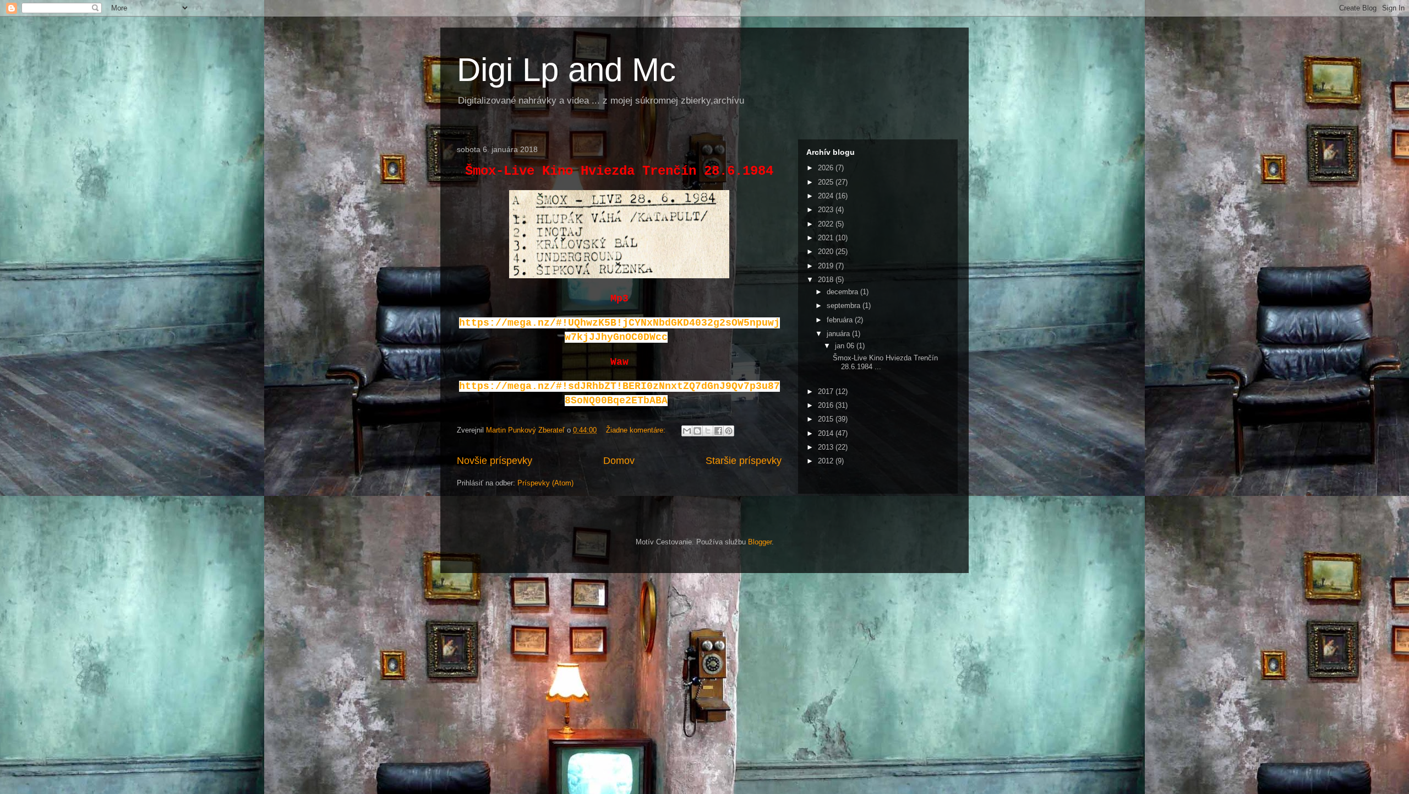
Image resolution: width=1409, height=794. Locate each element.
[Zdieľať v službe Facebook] (718, 430)
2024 (826, 196)
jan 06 (845, 346)
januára (839, 334)
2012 (826, 461)
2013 (826, 447)
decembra (843, 292)
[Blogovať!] (697, 430)
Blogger (760, 542)
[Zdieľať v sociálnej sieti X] (707, 430)
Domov (619, 460)
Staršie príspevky (744, 460)
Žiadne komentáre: (637, 430)
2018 (826, 280)
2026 (826, 168)
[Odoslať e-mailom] (686, 430)
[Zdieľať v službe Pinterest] (728, 430)
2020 (826, 251)
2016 (826, 405)
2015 (826, 419)
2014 (826, 433)
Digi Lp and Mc (566, 69)
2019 (826, 266)
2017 (826, 391)
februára (841, 320)
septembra (844, 305)
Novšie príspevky (494, 460)
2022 (826, 224)
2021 (826, 238)
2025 (826, 182)
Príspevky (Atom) (545, 483)
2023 (826, 210)
